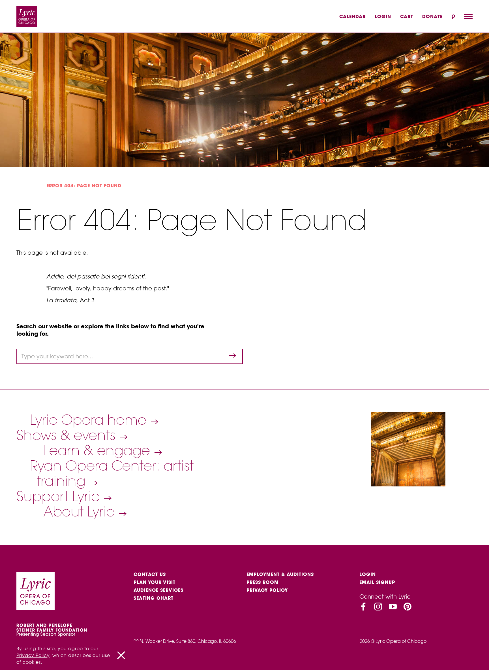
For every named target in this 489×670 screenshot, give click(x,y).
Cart (406, 16)
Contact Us (150, 574)
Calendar (352, 16)
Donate (432, 16)
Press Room (262, 582)
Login (383, 16)
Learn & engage (99, 450)
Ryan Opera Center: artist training (112, 473)
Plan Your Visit (154, 582)
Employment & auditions (280, 574)
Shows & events (67, 435)
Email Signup (377, 582)
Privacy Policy (267, 590)
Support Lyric (59, 496)
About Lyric (81, 511)
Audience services (158, 590)
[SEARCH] (453, 16)
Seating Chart (153, 598)
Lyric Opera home (90, 419)
